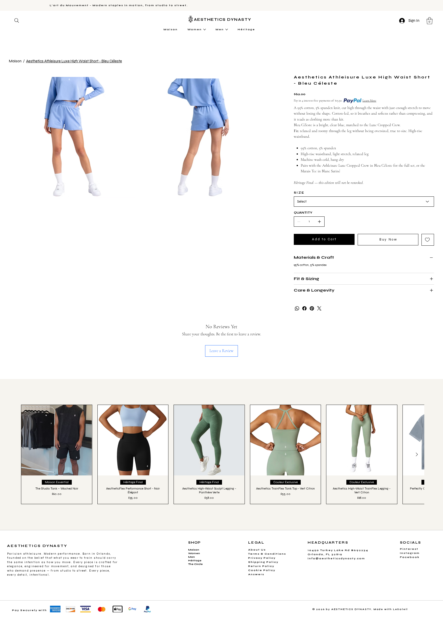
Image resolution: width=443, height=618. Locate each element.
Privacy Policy (262, 558)
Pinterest (409, 549)
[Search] (16, 20)
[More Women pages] (204, 29)
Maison (193, 549)
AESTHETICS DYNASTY (223, 19)
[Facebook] (304, 308)
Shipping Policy (263, 562)
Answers (256, 574)
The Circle (195, 564)
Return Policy (261, 566)
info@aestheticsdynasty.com (336, 558)
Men (191, 557)
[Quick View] (56, 440)
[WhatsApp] (297, 308)
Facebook (410, 557)
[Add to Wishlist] (427, 240)
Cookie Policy (261, 570)
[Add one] (319, 221)
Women (194, 553)
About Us (257, 549)
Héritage (195, 560)
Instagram (410, 553)
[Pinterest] (312, 308)
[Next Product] (417, 454)
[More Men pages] (226, 29)
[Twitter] (319, 308)
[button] (429, 20)
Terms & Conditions (267, 553)
